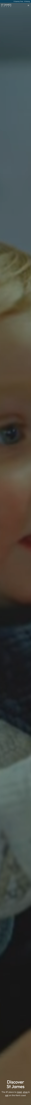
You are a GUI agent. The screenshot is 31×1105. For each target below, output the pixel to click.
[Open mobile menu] (28, 5)
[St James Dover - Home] (6, 5)
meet (19, 1092)
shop (25, 1092)
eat (6, 1095)
